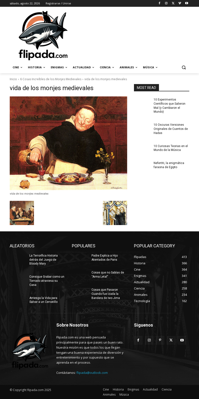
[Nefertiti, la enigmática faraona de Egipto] (142, 167)
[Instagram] (166, 3)
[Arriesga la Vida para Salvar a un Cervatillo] (18, 302)
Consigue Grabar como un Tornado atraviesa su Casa (46, 281)
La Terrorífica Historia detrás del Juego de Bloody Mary (43, 260)
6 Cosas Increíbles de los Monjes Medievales (50, 79)
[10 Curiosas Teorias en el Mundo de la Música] (142, 150)
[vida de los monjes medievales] (68, 143)
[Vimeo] (179, 3)
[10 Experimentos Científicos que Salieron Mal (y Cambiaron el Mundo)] (142, 103)
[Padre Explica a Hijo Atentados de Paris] (80, 259)
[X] (173, 3)
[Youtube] (186, 3)
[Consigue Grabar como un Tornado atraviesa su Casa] (18, 280)
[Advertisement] (132, 35)
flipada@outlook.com (92, 372)
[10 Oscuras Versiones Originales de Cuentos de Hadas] (142, 128)
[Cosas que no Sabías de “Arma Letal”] (80, 276)
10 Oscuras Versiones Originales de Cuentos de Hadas (171, 129)
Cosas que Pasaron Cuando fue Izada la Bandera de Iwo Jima (105, 294)
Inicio (13, 79)
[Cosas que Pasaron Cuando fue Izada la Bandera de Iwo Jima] (80, 293)
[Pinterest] (160, 340)
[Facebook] (159, 3)
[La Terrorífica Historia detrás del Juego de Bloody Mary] (18, 259)
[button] (183, 67)
